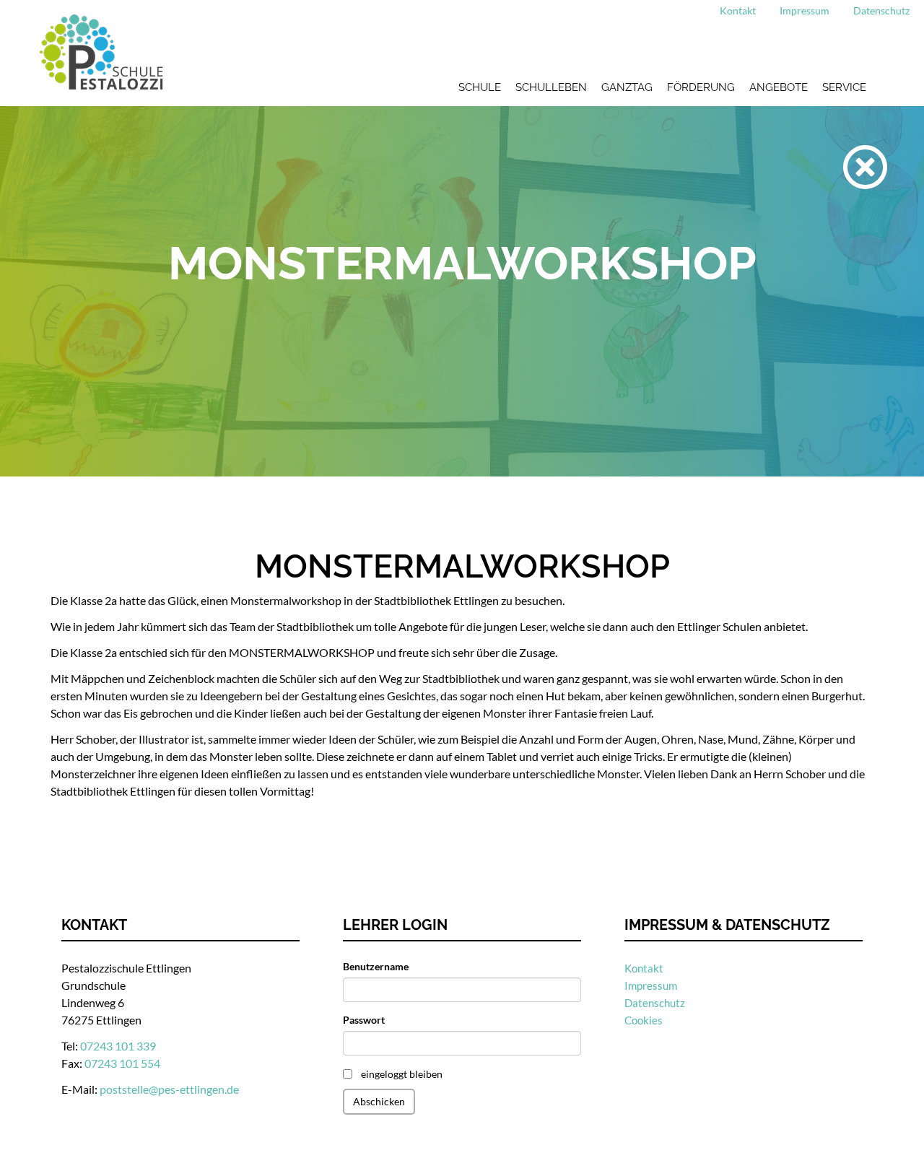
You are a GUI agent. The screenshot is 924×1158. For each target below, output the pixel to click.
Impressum (804, 10)
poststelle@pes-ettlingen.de (169, 1089)
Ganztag (627, 87)
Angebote (778, 87)
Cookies (643, 1020)
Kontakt (738, 10)
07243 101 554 (122, 1063)
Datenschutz (881, 10)
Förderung (701, 87)
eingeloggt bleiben (402, 1074)
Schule (479, 87)
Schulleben (551, 87)
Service (844, 87)
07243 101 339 (118, 1046)
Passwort (364, 1020)
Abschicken (379, 1101)
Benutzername (376, 966)
